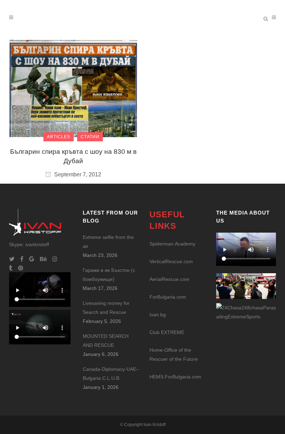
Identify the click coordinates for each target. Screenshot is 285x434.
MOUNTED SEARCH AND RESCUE (106, 340)
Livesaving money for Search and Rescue (106, 307)
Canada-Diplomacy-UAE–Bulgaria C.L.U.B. (111, 373)
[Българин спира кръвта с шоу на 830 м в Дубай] (73, 88)
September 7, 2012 (77, 174)
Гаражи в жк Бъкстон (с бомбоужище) (109, 274)
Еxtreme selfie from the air (108, 241)
